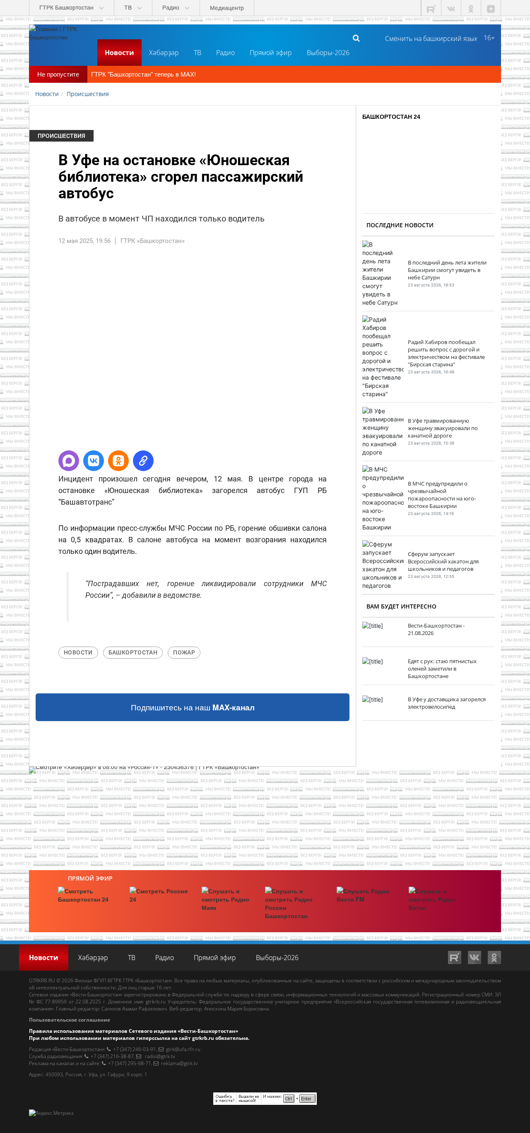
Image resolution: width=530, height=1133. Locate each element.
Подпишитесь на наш (193, 707)
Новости (119, 52)
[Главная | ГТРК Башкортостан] (60, 37)
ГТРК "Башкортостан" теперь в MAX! (143, 74)
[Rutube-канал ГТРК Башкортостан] (431, 8)
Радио (225, 52)
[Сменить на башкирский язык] (427, 37)
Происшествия (61, 135)
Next (368, 351)
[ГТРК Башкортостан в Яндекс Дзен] (491, 8)
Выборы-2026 (328, 52)
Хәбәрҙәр (164, 52)
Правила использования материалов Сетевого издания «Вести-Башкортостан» (133, 1030)
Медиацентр (227, 8)
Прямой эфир (271, 52)
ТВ (197, 52)
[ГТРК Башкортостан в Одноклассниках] (471, 8)
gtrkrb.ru (156, 1001)
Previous (17, 351)
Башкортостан (133, 652)
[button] (68, 460)
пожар (184, 652)
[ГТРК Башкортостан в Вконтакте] (451, 8)
